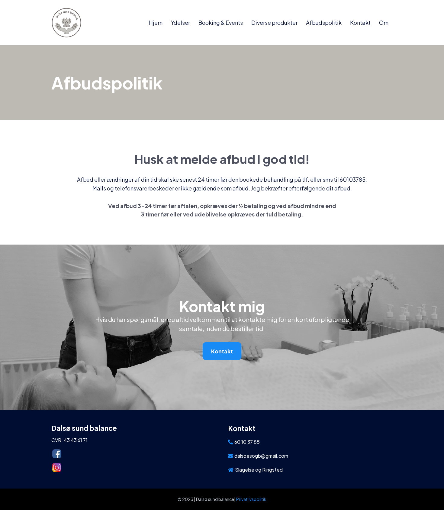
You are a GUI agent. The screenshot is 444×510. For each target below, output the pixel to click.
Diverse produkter (274, 22)
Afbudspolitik (324, 22)
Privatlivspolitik (251, 499)
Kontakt (360, 22)
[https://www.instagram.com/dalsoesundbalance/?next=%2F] (132, 467)
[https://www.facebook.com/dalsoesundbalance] (132, 453)
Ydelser (180, 22)
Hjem (155, 22)
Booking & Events (220, 22)
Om (383, 22)
